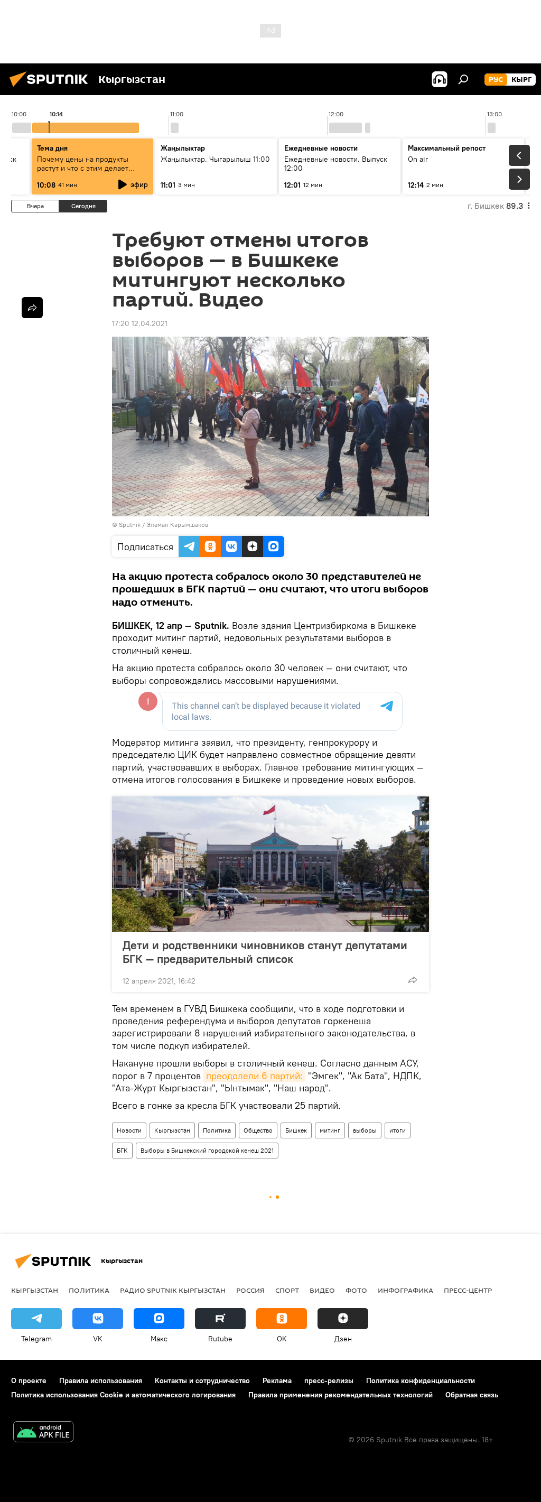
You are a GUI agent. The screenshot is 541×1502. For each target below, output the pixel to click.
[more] (412, 979)
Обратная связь (471, 1394)
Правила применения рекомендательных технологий (340, 1394)
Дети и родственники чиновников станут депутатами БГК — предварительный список (265, 952)
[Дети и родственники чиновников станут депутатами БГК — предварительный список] (270, 864)
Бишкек (296, 1130)
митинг (330, 1130)
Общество (258, 1130)
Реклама (277, 1380)
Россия (250, 1290)
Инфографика (405, 1290)
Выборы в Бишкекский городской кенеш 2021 (207, 1150)
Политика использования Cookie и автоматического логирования (123, 1394)
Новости (129, 1130)
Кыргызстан (172, 1130)
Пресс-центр (468, 1290)
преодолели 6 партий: (254, 1076)
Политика (217, 1130)
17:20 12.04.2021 (139, 323)
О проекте (28, 1380)
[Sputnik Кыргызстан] (51, 88)
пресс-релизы (328, 1380)
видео (322, 1290)
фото (356, 1290)
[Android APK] (43, 1433)
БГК (122, 1150)
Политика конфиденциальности (420, 1380)
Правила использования (100, 1380)
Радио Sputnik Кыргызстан (173, 1290)
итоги (397, 1130)
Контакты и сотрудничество (202, 1380)
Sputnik (130, 525)
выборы (365, 1130)
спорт (287, 1290)
